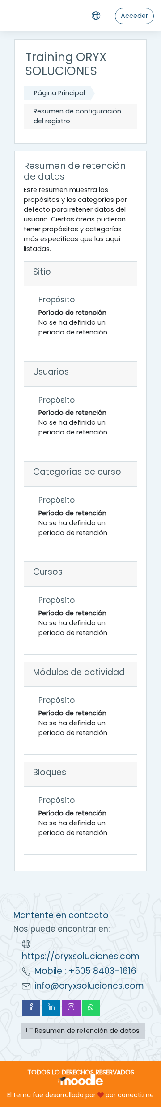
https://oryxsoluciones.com (81, 956)
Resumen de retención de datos (86, 1030)
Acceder (134, 15)
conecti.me (136, 1094)
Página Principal (59, 92)
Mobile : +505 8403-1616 (85, 971)
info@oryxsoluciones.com (89, 986)
